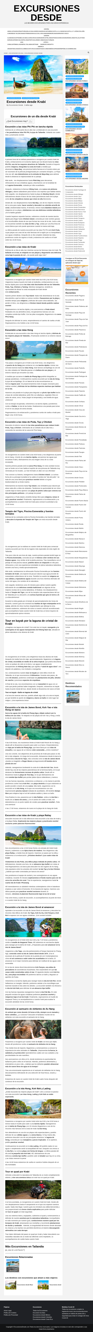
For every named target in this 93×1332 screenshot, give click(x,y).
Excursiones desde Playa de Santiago (75, 314)
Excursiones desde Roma (73, 205)
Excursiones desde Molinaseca (76, 612)
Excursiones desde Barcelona (75, 209)
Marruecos (44, 44)
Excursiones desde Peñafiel (74, 482)
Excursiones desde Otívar (74, 406)
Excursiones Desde (47, 13)
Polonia (26, 40)
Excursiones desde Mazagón (75, 570)
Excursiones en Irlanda (74, 152)
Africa (46, 42)
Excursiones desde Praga (73, 240)
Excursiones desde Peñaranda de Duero (75, 363)
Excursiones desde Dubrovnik (75, 251)
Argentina (11, 48)
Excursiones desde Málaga (74, 194)
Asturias (24, 31)
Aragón (18, 31)
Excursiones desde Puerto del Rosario (75, 512)
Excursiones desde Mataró (74, 562)
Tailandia (29, 44)
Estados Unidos (44, 48)
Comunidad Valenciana (15, 33)
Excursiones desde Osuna (74, 478)
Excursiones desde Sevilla (74, 216)
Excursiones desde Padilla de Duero (75, 396)
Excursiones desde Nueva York (75, 212)
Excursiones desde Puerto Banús (76, 501)
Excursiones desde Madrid (76, 178)
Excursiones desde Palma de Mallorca (75, 495)
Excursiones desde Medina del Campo (75, 582)
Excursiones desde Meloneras (75, 587)
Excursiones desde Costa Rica (43, 1319)
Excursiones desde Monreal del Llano (76, 633)
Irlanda (72, 38)
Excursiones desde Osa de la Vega (75, 418)
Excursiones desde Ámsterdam (75, 207)
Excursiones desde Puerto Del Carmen (75, 506)
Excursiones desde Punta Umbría (74, 519)
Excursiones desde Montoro (74, 652)
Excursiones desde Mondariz (75, 621)
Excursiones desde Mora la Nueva (74, 666)
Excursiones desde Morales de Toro (75, 673)
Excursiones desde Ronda (76, 81)
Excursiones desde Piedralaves (76, 347)
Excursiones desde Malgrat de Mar (75, 639)
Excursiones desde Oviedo (74, 203)
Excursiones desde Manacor (75, 539)
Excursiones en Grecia (74, 102)
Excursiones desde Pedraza (75, 444)
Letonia (82, 38)
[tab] (65, 57)
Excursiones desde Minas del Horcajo (75, 597)
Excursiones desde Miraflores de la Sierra (76, 603)
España (46, 29)
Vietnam (35, 44)
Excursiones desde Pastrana (75, 448)
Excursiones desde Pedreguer (75, 372)
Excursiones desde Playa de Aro (76, 326)
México (52, 48)
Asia (21, 42)
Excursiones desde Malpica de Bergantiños (75, 534)
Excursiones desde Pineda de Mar (75, 342)
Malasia (19, 44)
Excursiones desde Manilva (74, 543)
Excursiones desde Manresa (75, 547)
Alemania (10, 38)
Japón (13, 44)
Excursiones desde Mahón (74, 528)
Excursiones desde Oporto (74, 214)
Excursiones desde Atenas (76, 105)
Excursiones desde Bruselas (74, 249)
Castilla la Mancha (59, 31)
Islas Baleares (32, 31)
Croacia (35, 38)
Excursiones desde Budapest (74, 222)
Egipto (51, 44)
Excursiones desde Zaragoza (74, 218)
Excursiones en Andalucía (75, 76)
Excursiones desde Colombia (42, 1317)
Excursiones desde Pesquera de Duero (76, 356)
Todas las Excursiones (40, 1310)
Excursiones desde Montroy (74, 657)
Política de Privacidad (11, 1315)
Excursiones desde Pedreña (75, 368)
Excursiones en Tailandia (30, 98)
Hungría (66, 38)
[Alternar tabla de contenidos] (30, 121)
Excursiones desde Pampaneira (76, 387)
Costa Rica (31, 48)
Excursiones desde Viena (73, 231)
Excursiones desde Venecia (74, 244)
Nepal (24, 44)
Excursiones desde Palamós (75, 391)
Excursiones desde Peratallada (76, 440)
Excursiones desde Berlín (73, 246)
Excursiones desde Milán (73, 198)
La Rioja (42, 33)
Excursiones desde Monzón (74, 661)
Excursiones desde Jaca (73, 196)
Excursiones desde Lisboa (74, 220)
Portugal (32, 40)
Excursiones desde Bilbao (73, 201)
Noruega (10, 40)
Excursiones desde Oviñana (75, 402)
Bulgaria (28, 38)
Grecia (60, 38)
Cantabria (48, 31)
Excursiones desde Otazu (74, 467)
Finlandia (49, 38)
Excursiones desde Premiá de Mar (75, 435)
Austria (17, 38)
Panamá (57, 48)
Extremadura (29, 33)
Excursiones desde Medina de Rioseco (75, 575)
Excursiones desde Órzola (74, 423)
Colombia (23, 48)
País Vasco (65, 33)
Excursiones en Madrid (74, 176)
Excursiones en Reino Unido (75, 126)
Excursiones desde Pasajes (74, 452)
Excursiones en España (74, 78)
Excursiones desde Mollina (74, 617)
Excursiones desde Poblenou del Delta (76, 307)
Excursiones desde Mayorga (75, 566)
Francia (55, 38)
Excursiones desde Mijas (74, 591)
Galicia (36, 33)
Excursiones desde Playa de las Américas (76, 472)
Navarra (58, 33)
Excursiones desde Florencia (74, 225)
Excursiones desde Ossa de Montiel (75, 411)
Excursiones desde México (41, 1315)
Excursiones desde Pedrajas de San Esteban (76, 377)
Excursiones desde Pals (73, 456)
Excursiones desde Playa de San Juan (76, 320)
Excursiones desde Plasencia (75, 330)
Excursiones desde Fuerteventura (76, 236)
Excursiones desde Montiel (74, 644)
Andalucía (11, 31)
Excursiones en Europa (74, 100)
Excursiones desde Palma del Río (75, 462)
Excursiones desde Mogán (74, 608)
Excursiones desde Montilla (74, 648)
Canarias (41, 31)
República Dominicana (68, 48)
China (9, 44)
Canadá (17, 48)
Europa (46, 35)
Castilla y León (72, 31)
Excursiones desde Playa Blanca (76, 490)
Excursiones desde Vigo (73, 233)
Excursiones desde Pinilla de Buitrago (75, 335)
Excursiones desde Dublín (76, 155)
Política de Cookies (10, 1313)
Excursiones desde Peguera (75, 296)
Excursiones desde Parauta (74, 383)
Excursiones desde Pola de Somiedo (74, 301)
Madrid (47, 33)
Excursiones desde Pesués (74, 351)
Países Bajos (18, 40)
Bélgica (22, 38)
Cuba (37, 48)
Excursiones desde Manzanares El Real (76, 552)
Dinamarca (42, 38)
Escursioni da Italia (39, 1313)
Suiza (46, 40)
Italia (77, 38)
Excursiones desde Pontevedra (76, 486)
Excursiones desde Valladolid (75, 229)
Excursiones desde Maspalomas (76, 558)
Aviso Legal (7, 1310)
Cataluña (81, 31)
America (41, 46)
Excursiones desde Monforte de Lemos (76, 626)
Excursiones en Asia (14, 98)
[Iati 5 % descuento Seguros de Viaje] (76, 274)
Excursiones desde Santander (75, 242)
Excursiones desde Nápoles (74, 238)
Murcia (52, 33)
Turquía (51, 40)
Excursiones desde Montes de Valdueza (75, 428)
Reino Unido (40, 40)
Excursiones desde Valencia (74, 227)
